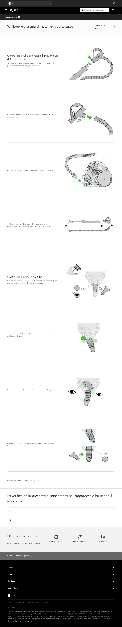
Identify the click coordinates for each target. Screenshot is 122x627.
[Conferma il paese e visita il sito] (114, 3)
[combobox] (29, 3)
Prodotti (10, 567)
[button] (105, 26)
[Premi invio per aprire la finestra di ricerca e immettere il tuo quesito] (94, 10)
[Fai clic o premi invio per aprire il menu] (6, 10)
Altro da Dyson (13, 588)
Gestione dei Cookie (32, 602)
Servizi (10, 574)
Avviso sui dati (44, 602)
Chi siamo (11, 581)
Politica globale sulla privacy (16, 602)
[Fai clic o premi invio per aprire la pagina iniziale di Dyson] (14, 11)
